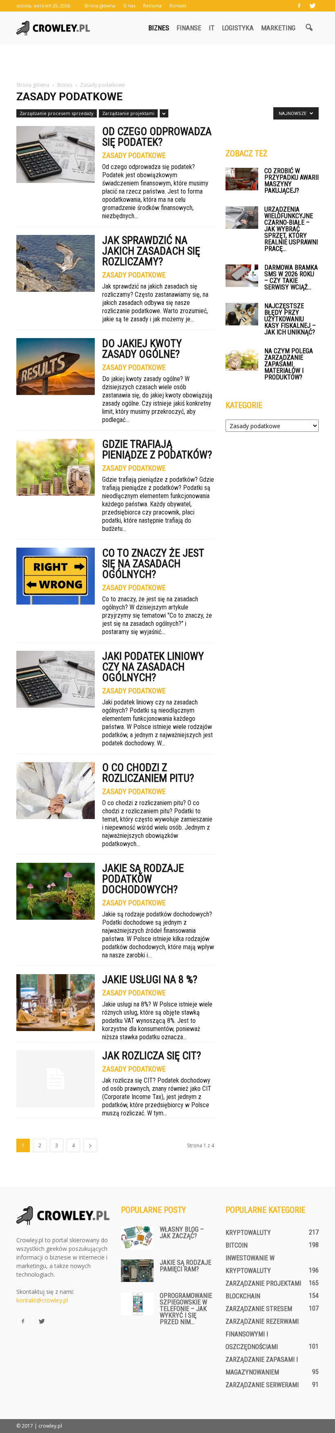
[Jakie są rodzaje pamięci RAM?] (137, 1270)
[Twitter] (312, 5)
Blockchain (243, 1296)
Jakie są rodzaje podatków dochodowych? (143, 879)
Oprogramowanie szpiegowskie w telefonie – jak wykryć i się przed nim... (186, 1309)
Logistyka (238, 28)
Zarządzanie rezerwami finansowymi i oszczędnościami (262, 1334)
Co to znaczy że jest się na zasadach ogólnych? (153, 563)
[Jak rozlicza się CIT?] (55, 1078)
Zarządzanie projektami (128, 113)
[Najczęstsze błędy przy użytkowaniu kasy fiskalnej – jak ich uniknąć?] (242, 314)
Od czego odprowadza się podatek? (157, 136)
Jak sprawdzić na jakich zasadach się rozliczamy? (151, 251)
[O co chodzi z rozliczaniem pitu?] (55, 790)
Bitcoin (237, 1245)
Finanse (188, 28)
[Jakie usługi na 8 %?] (55, 1002)
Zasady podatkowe (134, 155)
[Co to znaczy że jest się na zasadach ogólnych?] (55, 576)
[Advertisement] (167, 62)
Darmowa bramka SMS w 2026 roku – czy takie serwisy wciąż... (291, 277)
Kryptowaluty (248, 1233)
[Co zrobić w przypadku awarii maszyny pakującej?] (242, 179)
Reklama (152, 5)
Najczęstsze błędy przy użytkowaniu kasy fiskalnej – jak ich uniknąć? (290, 319)
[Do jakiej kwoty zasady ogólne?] (55, 366)
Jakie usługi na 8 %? (149, 979)
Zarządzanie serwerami (262, 1385)
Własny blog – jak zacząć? (182, 1232)
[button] (309, 28)
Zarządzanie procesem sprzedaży (57, 113)
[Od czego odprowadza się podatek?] (55, 154)
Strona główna (99, 5)
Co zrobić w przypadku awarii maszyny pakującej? (291, 180)
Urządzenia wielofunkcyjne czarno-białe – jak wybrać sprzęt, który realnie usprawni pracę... (291, 229)
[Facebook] (299, 5)
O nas (129, 5)
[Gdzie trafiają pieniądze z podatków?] (55, 467)
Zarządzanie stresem (259, 1309)
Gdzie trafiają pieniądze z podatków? (157, 449)
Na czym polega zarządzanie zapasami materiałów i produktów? (288, 364)
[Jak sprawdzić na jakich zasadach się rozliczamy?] (55, 263)
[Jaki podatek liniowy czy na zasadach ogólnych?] (55, 679)
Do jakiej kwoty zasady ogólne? (142, 348)
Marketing (278, 28)
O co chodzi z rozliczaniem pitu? (148, 772)
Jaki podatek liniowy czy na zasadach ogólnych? (153, 667)
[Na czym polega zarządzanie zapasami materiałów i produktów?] (242, 359)
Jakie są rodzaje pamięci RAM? (185, 1266)
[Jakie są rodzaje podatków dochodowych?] (55, 891)
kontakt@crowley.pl (42, 1300)
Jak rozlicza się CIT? (151, 1055)
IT (211, 28)
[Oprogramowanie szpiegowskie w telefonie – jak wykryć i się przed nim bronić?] (137, 1304)
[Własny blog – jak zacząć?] (137, 1237)
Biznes (158, 28)
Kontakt (178, 5)
